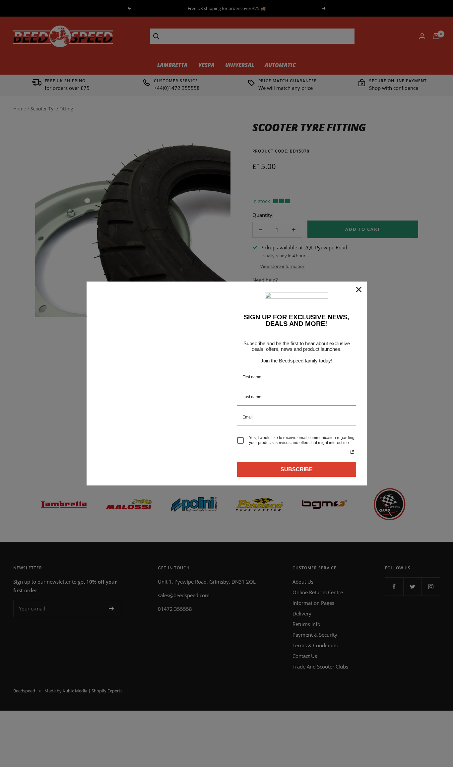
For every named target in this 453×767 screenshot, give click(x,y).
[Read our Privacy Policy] (352, 452)
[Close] (359, 289)
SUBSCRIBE (297, 469)
